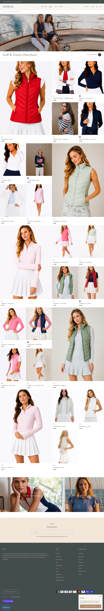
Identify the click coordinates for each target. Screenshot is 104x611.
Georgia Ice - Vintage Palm (34, 221)
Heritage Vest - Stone (58, 467)
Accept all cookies (91, 606)
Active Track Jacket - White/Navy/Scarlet (63, 98)
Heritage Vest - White (84, 426)
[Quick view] (49, 63)
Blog (80, 568)
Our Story (81, 553)
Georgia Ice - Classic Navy (85, 98)
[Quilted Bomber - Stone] (65, 405)
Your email (35, 532)
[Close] (100, 596)
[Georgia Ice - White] (13, 159)
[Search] (96, 6)
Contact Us (81, 565)
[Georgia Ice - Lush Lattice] (65, 282)
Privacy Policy (82, 571)
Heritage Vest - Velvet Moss (60, 221)
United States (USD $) (10, 592)
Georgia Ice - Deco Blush (7, 303)
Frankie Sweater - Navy (33, 180)
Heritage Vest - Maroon (85, 303)
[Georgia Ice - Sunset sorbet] (13, 323)
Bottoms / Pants (60, 577)
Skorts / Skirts (59, 565)
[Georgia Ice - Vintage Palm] (39, 200)
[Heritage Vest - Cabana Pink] (13, 364)
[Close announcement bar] (100, 2)
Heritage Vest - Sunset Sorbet (60, 262)
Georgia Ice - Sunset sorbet (8, 344)
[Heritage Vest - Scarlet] (26, 98)
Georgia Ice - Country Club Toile (35, 385)
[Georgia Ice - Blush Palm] (26, 426)
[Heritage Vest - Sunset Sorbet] (65, 241)
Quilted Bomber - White (7, 221)
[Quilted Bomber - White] (13, 200)
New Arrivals (59, 559)
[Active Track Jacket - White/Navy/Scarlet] (65, 77)
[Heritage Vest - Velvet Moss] (78, 180)
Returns (80, 559)
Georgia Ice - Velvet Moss (85, 262)
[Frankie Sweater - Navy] (39, 159)
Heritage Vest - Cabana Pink (8, 385)
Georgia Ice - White (6, 180)
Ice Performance (60, 580)
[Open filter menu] (99, 54)
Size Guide (58, 556)
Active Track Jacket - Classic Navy (87, 139)
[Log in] (92, 6)
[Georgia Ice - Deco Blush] (26, 262)
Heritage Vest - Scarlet (6, 139)
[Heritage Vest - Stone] (65, 447)
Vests (57, 571)
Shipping (81, 562)
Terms (80, 574)
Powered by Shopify (15, 597)
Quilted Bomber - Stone (59, 426)
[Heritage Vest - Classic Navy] (39, 323)
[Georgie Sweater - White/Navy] (65, 118)
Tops (57, 568)
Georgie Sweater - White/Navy (61, 139)
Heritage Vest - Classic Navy (34, 344)
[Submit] (70, 532)
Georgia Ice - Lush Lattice (59, 303)
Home (4, 12)
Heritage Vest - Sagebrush (59, 385)
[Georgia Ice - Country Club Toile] (39, 364)
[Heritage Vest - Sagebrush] (78, 344)
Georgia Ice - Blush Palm (7, 467)
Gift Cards (81, 556)
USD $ (86, 6)
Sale (57, 562)
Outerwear (58, 574)
